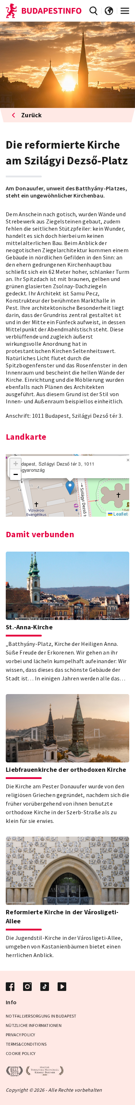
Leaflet (119, 514)
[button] (70, 487)
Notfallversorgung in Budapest (41, 1016)
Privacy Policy (20, 1034)
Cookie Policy (20, 1053)
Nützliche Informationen (34, 1025)
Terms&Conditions (26, 1044)
